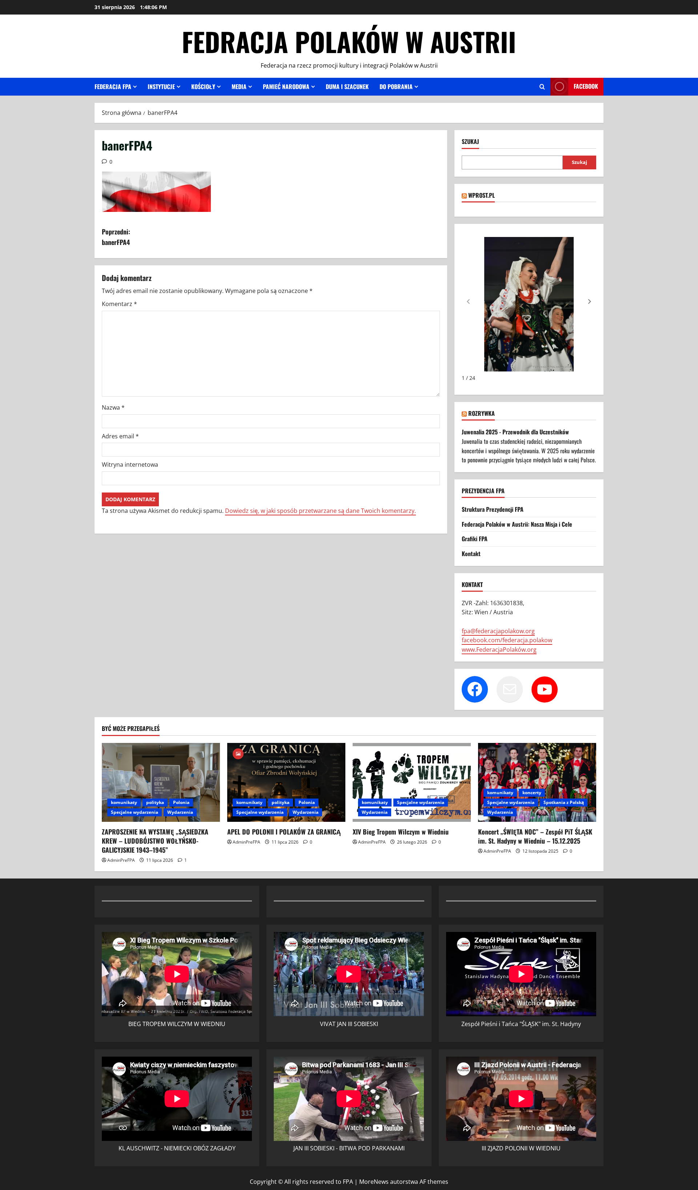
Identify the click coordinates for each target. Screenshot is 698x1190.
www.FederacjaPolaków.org (499, 650)
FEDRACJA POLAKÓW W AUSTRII (349, 41)
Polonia (181, 802)
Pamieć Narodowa (286, 86)
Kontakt (471, 553)
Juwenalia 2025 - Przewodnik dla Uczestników (515, 431)
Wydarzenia (180, 812)
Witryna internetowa (130, 465)
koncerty (531, 792)
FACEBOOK (586, 86)
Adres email (120, 436)
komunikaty (124, 802)
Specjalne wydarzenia (134, 812)
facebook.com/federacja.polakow (507, 640)
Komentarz (119, 304)
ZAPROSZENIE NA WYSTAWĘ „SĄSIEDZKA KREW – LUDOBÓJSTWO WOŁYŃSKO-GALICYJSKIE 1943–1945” (155, 841)
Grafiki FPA (475, 538)
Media (239, 86)
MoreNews (374, 1182)
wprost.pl (481, 195)
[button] (590, 301)
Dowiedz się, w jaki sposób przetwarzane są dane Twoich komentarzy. (320, 511)
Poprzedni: (116, 237)
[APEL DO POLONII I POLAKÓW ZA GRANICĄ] (286, 782)
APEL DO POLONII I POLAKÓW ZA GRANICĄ (284, 831)
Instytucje (161, 86)
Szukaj (470, 141)
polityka (155, 802)
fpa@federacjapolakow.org (498, 631)
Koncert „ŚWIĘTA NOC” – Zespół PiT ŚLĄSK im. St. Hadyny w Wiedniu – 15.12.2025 (535, 836)
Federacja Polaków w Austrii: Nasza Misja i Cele (517, 524)
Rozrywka (481, 413)
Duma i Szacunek (347, 86)
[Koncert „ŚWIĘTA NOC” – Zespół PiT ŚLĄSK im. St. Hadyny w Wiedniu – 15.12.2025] (537, 782)
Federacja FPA (113, 86)
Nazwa (113, 407)
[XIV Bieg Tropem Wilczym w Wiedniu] (412, 782)
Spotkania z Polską (563, 802)
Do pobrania (396, 86)
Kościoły (203, 86)
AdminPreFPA (121, 860)
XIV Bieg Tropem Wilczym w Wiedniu (401, 831)
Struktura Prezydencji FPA (493, 509)
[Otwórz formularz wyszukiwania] (542, 87)
